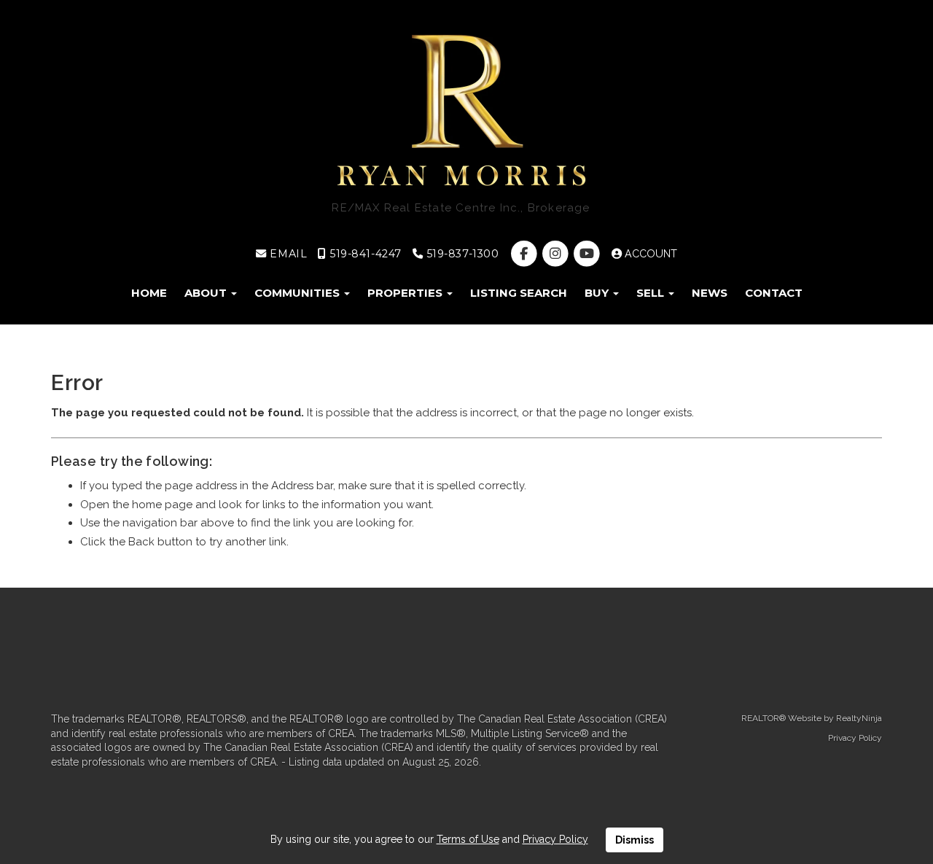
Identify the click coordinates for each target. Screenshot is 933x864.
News (709, 293)
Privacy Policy (855, 738)
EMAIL (287, 253)
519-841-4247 (364, 253)
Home (149, 293)
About (207, 293)
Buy (598, 293)
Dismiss (634, 840)
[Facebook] (525, 254)
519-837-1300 (461, 253)
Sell (651, 293)
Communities (298, 293)
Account (649, 254)
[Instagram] (556, 254)
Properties (406, 293)
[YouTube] (588, 254)
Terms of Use (468, 839)
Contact (774, 293)
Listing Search (518, 293)
